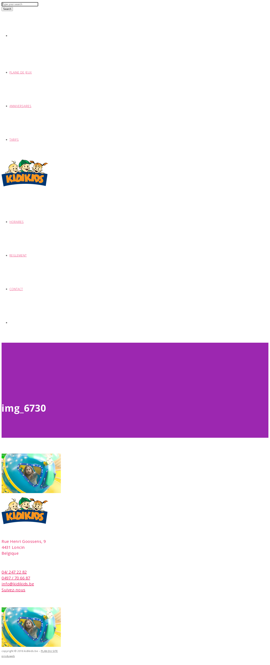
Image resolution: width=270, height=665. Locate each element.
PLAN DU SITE (49, 651)
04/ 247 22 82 (14, 572)
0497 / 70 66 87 (16, 578)
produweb (8, 656)
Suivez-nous (13, 589)
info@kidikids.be (18, 584)
